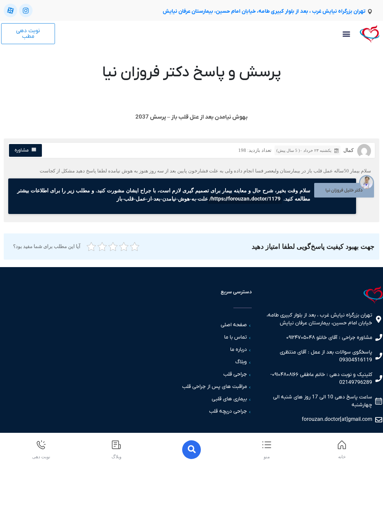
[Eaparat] (10, 10)
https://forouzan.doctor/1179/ (245, 199)
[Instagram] (26, 10)
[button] (346, 34)
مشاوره (22, 150)
